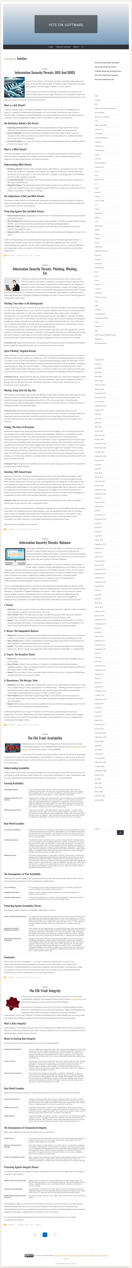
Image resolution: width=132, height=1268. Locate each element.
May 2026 (98, 372)
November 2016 (100, 519)
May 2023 (98, 498)
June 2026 (98, 368)
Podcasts (98, 259)
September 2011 (100, 670)
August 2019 (99, 506)
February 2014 (100, 611)
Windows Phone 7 (101, 343)
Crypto (97, 155)
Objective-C (99, 247)
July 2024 (98, 464)
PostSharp (98, 264)
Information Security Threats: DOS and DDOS (45, 72)
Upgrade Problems (101, 318)
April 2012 (98, 662)
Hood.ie (97, 192)
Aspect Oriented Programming (105, 108)
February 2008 (100, 796)
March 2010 (99, 720)
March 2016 (99, 540)
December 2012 (100, 645)
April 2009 (98, 750)
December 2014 (100, 569)
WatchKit (98, 326)
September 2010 (100, 699)
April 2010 (98, 716)
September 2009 (100, 737)
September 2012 (100, 649)
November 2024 (100, 448)
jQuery (97, 217)
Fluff (96, 175)
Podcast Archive (63, 47)
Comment (37, 255)
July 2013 (98, 628)
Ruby (96, 280)
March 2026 (99, 381)
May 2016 (98, 532)
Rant (96, 276)
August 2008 (99, 775)
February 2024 (100, 481)
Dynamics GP (99, 167)
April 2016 (98, 536)
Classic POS (99, 129)
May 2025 (98, 423)
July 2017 (98, 511)
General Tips (99, 180)
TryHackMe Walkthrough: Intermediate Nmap (108, 71)
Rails (96, 272)
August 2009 (99, 741)
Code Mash (99, 134)
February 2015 (100, 561)
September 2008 (100, 771)
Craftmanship (99, 150)
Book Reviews (99, 113)
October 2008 (99, 766)
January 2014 (99, 616)
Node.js (97, 238)
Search (97, 829)
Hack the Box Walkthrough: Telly (104, 79)
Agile (96, 96)
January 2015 (99, 565)
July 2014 (98, 590)
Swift (96, 305)
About (76, 47)
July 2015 (98, 553)
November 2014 (100, 574)
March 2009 (99, 754)
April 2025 (98, 427)
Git (96, 184)
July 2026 (98, 364)
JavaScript (98, 213)
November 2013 (100, 624)
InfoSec (97, 196)
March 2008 (99, 792)
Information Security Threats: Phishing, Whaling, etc (45, 271)
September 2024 (100, 456)
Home (50, 47)
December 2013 (100, 620)
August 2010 (99, 704)
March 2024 (99, 477)
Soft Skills (98, 293)
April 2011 (98, 678)
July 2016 (98, 523)
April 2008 (98, 787)
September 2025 (100, 406)
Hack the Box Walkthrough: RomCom (105, 67)
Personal (98, 255)
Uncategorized (100, 314)
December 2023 (100, 490)
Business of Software (102, 117)
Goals (97, 188)
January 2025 (99, 439)
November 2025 (100, 397)
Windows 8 (99, 339)
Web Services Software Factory (105, 335)
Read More (10, 255)
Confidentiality (76, 747)
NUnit (97, 243)
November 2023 (100, 494)
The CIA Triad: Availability (45, 737)
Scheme (97, 284)
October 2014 (99, 578)
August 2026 (99, 360)
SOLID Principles (101, 297)
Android (98, 100)
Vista (96, 322)
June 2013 (98, 632)
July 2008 (98, 779)
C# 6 (96, 121)
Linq (96, 222)
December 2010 (100, 691)
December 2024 (100, 444)
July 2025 (98, 414)
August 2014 (99, 586)
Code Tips (98, 142)
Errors (97, 171)
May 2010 (98, 712)
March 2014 (99, 607)
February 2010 (100, 724)
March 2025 (99, 431)
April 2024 (98, 473)
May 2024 (98, 469)
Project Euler (99, 268)
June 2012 (98, 657)
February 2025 (100, 435)
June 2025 (98, 418)
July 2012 (98, 653)
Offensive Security (101, 251)
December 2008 (100, 762)
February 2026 (100, 385)
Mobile (97, 230)
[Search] (120, 832)
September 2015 (100, 544)
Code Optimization (101, 138)
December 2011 (100, 666)
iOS (96, 205)
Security (97, 289)
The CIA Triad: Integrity (45, 990)
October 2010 (99, 695)
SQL (96, 301)
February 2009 (100, 758)
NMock (97, 234)
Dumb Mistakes (100, 163)
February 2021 (100, 502)
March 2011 (99, 683)
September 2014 (100, 582)
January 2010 (99, 729)
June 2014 (98, 595)
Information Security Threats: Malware (45, 542)
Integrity (24, 749)
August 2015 (99, 548)
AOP (96, 104)
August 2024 (99, 460)
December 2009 (100, 733)
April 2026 (98, 376)
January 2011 (99, 687)
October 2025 (99, 402)
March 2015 (99, 557)
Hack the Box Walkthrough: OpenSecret (106, 75)
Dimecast (98, 159)
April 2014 (98, 603)
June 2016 (98, 527)
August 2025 (99, 410)
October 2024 (99, 452)
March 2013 (99, 636)
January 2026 (99, 389)
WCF (96, 331)
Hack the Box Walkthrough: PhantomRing (107, 63)
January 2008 (99, 800)
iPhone (97, 209)
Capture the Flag (100, 125)
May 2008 (98, 783)
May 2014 (98, 599)
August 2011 (99, 674)
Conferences (99, 146)
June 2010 (98, 708)
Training (98, 310)
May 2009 (98, 745)
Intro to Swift (99, 201)
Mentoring (98, 226)
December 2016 (100, 515)
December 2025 (100, 393)
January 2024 (99, 485)
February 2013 (100, 641)
